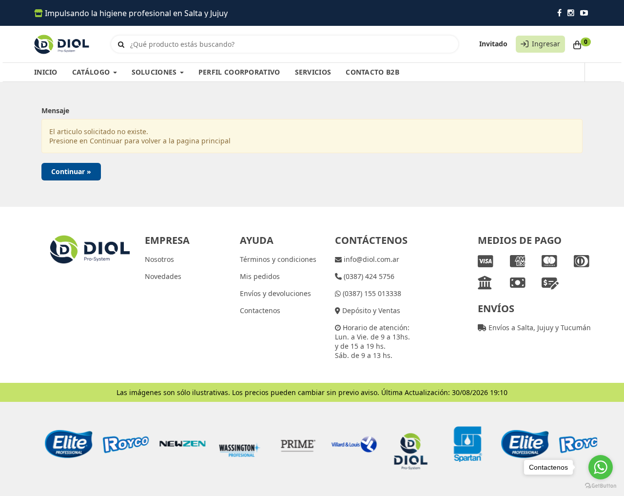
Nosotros (159, 259)
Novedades (163, 276)
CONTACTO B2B (372, 72)
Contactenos (260, 310)
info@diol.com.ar (370, 259)
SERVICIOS (313, 72)
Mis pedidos (260, 276)
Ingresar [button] (546, 43)
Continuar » (71, 171)
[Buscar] (121, 44)
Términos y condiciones (278, 259)
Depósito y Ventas (370, 310)
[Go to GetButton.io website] (600, 486)
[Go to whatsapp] (600, 467)
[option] (62, 444)
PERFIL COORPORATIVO (239, 72)
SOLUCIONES (155, 72)
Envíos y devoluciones (275, 293)
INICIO (46, 72)
